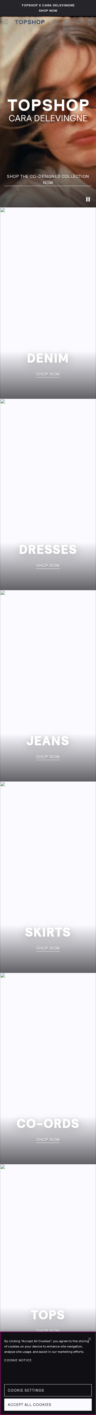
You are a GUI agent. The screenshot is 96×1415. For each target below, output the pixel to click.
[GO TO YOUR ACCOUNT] (55, 22)
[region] (48, 1373)
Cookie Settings (26, 1390)
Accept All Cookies (29, 1404)
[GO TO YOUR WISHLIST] (78, 22)
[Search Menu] (67, 22)
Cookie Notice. (18, 1360)
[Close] (89, 1339)
